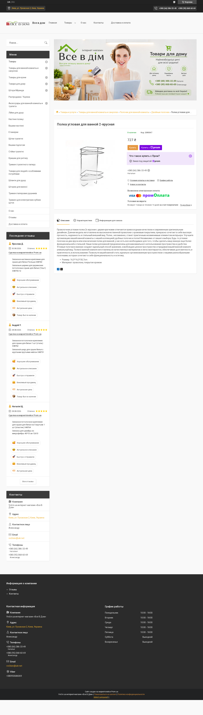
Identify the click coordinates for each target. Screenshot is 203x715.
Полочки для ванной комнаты (134, 112)
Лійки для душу (16, 112)
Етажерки (13, 132)
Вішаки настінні (16, 126)
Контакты (99, 23)
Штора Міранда (16, 90)
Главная (53, 23)
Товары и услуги (68, 112)
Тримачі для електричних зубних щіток (25, 201)
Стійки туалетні (16, 151)
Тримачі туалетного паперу (22, 164)
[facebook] (58, 269)
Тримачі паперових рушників (23, 193)
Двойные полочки (160, 112)
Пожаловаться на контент (105, 694)
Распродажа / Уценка (19, 97)
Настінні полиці (16, 119)
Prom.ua (114, 692)
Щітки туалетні (16, 138)
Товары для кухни (17, 77)
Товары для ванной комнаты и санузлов (98, 112)
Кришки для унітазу (18, 158)
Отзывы (12, 217)
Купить (132, 147)
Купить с (145, 147)
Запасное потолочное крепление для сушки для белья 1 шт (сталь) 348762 (27, 343)
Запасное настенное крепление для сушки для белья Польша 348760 (28, 260)
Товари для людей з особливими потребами (25, 172)
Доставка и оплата (120, 23)
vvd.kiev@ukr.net (16, 538)
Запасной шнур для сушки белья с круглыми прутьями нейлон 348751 (28, 350)
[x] (61, 269)
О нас (83, 23)
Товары (68, 23)
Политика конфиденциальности (131, 694)
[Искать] (45, 42)
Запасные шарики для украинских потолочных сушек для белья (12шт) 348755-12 (29, 268)
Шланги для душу (17, 180)
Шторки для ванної (18, 187)
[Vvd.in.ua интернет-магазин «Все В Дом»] (18, 23)
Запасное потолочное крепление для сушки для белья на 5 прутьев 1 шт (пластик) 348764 (28, 424)
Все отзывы (28, 481)
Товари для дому (17, 84)
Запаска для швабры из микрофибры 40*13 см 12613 (25, 432)
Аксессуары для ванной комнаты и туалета (26, 104)
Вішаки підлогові (17, 145)
